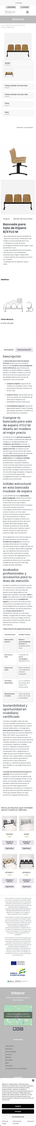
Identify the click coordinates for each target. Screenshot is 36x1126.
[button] (33, 1080)
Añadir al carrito (9, 843)
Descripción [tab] (9, 350)
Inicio (3, 25)
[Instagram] (21, 1028)
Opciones (9, 848)
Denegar (18, 1111)
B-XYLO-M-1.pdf (7, 323)
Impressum (30, 1121)
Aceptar (18, 1106)
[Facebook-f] (14, 1028)
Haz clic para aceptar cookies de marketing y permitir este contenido (18, 1015)
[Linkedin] (18, 1028)
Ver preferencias (18, 1117)
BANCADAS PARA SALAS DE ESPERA (22, 219)
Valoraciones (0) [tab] (24, 350)
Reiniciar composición (25, 127)
